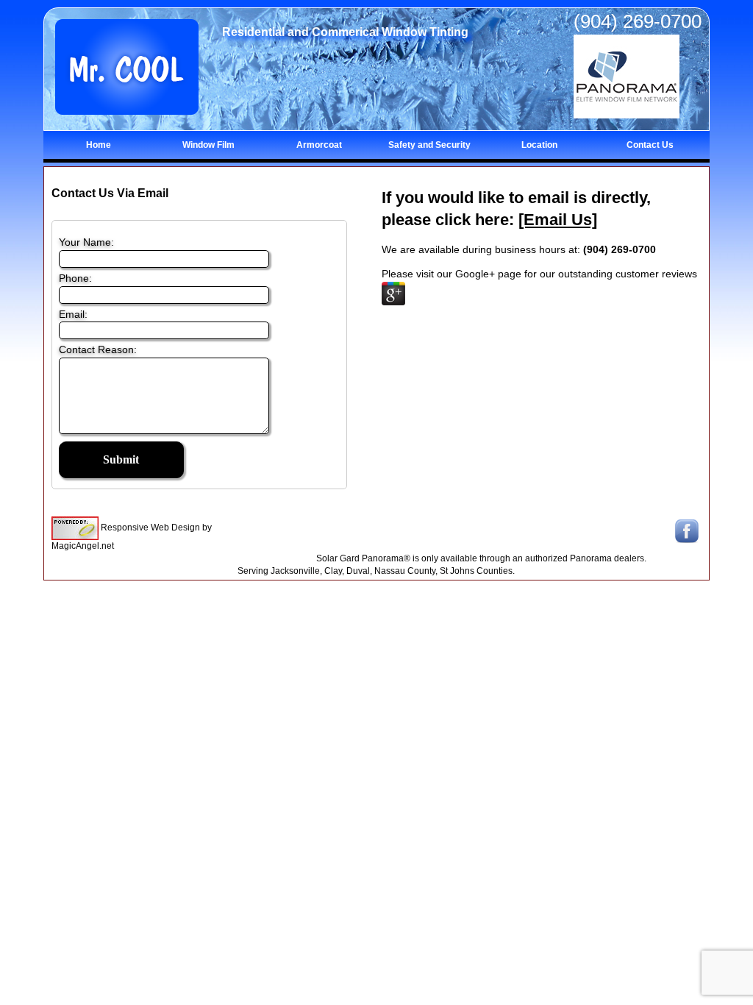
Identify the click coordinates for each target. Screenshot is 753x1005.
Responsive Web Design (150, 527)
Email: (73, 314)
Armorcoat (319, 145)
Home (98, 145)
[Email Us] (557, 219)
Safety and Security (429, 145)
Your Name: (86, 242)
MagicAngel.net (82, 546)
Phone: (75, 278)
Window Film (208, 145)
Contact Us (650, 145)
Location (539, 145)
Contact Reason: (98, 349)
